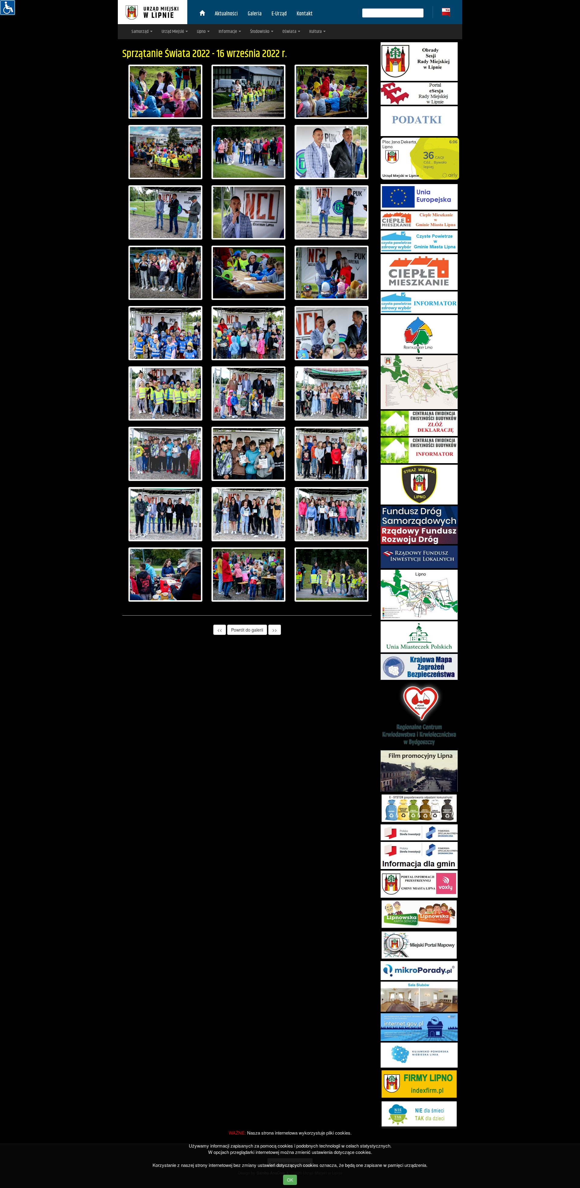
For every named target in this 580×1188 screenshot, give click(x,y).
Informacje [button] (228, 31)
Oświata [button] (289, 31)
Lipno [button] (202, 31)
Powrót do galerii (247, 630)
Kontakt (305, 14)
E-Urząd (279, 14)
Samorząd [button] (140, 31)
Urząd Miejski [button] (173, 31)
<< (219, 630)
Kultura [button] (316, 31)
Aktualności (226, 14)
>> (274, 630)
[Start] (202, 14)
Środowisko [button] (260, 31)
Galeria (255, 14)
